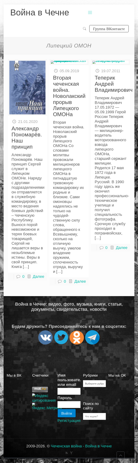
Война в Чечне (39, 12)
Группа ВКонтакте (109, 28)
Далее (38, 276)
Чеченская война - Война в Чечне (81, 446)
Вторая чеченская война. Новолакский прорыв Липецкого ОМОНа (69, 96)
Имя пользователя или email (69, 380)
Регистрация (69, 420)
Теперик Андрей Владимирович (114, 84)
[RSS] (66, 452)
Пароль (65, 398)
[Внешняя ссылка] (45, 343)
